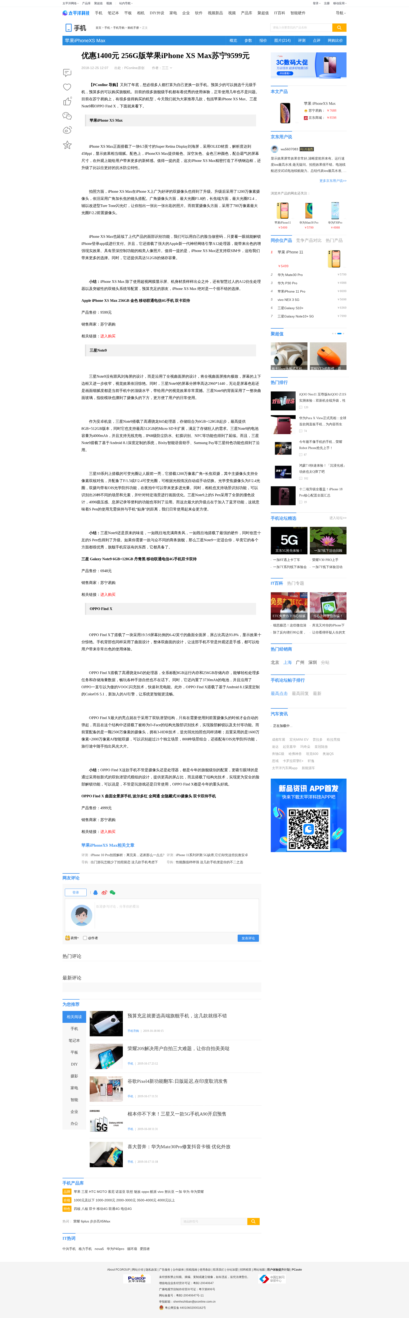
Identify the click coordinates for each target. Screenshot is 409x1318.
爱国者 (145, 1249)
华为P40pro (115, 1249)
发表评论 (248, 938)
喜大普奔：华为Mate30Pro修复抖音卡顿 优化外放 (179, 1146)
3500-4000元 (146, 1200)
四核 (77, 1209)
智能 (74, 1100)
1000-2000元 (105, 1200)
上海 (287, 662)
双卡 (92, 1209)
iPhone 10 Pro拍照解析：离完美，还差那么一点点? (127, 855)
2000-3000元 (126, 1200)
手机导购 (118, 27)
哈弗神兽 (295, 754)
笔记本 (113, 13)
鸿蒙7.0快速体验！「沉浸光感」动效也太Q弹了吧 (323, 468)
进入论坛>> (338, 518)
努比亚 (169, 1192)
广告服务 (164, 1269)
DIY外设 (157, 13)
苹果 (77, 1192)
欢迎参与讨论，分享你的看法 (117, 906)
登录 (316, 3)
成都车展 (278, 739)
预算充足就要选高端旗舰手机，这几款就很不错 (177, 1015)
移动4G (102, 1209)
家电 (173, 13)
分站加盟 (232, 1269)
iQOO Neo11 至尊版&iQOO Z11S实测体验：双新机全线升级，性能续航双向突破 (322, 398)
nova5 (99, 1249)
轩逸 (311, 761)
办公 (74, 1123)
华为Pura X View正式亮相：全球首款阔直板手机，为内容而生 (322, 421)
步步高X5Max (100, 1221)
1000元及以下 (84, 1200)
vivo (161, 1192)
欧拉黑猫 (333, 739)
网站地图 (259, 1269)
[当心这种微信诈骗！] (328, 595)
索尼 (111, 1192)
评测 (302, 40)
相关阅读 (74, 1017)
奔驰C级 (278, 754)
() (71, 98)
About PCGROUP (118, 1269)
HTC (92, 1192)
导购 (84, 862)
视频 (109, 3)
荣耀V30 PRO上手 (325, 560)
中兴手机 (69, 1249)
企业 (186, 13)
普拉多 (318, 739)
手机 (98, 13)
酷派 (153, 1192)
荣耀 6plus (81, 1221)
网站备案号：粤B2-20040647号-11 (181, 1295)
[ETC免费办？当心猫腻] (289, 595)
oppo (145, 1192)
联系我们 (218, 1269)
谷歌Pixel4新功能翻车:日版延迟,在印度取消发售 (178, 1081)
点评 (316, 40)
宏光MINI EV (298, 739)
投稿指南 (191, 1269)
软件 (199, 13)
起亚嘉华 (289, 747)
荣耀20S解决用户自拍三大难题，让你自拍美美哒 (179, 1048)
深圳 (312, 662)
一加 (178, 1192)
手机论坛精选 (283, 518)
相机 (141, 13)
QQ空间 (67, 145)
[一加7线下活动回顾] (328, 529)
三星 (84, 1192)
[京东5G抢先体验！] (289, 529)
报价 (263, 40)
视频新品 (215, 13)
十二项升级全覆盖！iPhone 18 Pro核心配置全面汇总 (320, 492)
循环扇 (132, 1249)
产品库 (86, 3)
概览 (233, 40)
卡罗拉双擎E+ (293, 761)
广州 (300, 662)
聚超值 (98, 3)
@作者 (93, 938)
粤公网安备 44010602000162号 (185, 1307)
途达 (275, 747)
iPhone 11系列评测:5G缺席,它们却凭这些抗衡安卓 (212, 855)
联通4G (114, 1209)
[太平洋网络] (137, 1277)
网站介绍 (137, 1269)
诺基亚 (120, 1192)
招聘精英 (245, 1269)
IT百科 (279, 13)
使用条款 (205, 1269)
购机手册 (133, 27)
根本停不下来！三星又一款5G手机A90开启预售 (177, 1113)
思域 (275, 761)
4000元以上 (166, 1200)
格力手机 (85, 1249)
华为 (186, 1192)
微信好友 (67, 116)
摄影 (74, 1076)
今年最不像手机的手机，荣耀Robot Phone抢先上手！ (320, 445)
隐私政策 (151, 1269)
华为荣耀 (197, 1192)
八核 (84, 1209)
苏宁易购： (322, 110)
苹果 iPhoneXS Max (320, 103)
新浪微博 (67, 130)
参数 (248, 40)
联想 (129, 1192)
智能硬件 (298, 13)
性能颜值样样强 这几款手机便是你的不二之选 (209, 862)
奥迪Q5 (328, 754)
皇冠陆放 (321, 747)
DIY (74, 1064)
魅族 (137, 1192)
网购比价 (335, 40)
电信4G (126, 1209)
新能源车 (308, 768)
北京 (275, 662)
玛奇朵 (305, 747)
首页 (98, 27)
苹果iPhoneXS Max (85, 40)
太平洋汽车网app (285, 768)
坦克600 (312, 754)
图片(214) (282, 40)
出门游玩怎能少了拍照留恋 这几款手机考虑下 (124, 862)
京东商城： (322, 117)
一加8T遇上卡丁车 (286, 560)
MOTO (102, 1192)
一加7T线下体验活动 (327, 567)
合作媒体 (178, 1269)
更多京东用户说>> (333, 180)
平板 (128, 13)
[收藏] (67, 87)
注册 (327, 3)
